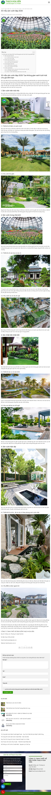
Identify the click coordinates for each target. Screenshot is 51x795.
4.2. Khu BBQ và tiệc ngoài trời (12, 70)
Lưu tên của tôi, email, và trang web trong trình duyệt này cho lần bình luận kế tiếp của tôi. (24, 689)
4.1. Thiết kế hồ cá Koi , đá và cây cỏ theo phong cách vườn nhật (17, 69)
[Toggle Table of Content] (33, 52)
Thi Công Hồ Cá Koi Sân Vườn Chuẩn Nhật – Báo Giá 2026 (15, 736)
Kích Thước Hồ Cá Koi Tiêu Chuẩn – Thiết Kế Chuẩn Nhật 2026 (16, 742)
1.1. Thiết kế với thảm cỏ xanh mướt (12, 57)
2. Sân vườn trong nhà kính (10, 59)
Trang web (5, 683)
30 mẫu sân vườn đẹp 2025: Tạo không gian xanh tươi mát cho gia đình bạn (18, 54)
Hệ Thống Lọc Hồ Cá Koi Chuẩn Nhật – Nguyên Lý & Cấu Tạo (15, 744)
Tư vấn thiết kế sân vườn (26, 8)
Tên (4, 671)
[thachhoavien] (14, 2)
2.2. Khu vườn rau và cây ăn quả (11, 62)
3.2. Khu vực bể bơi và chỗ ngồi (11, 66)
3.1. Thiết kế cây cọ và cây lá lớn (11, 65)
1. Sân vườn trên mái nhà (9, 55)
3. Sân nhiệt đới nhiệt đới (9, 63)
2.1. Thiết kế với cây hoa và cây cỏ (12, 61)
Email (4, 677)
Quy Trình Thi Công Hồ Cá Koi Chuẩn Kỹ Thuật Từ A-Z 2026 (15, 739)
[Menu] (49, 2)
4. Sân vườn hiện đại (8, 67)
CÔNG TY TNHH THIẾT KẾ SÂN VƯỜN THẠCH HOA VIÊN (16, 71)
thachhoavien (19, 14)
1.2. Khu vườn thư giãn (10, 58)
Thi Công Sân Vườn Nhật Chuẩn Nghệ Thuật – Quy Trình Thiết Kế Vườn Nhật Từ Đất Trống (22, 734)
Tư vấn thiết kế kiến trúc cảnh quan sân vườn (11, 8)
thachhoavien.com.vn (11, 643)
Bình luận (5, 659)
